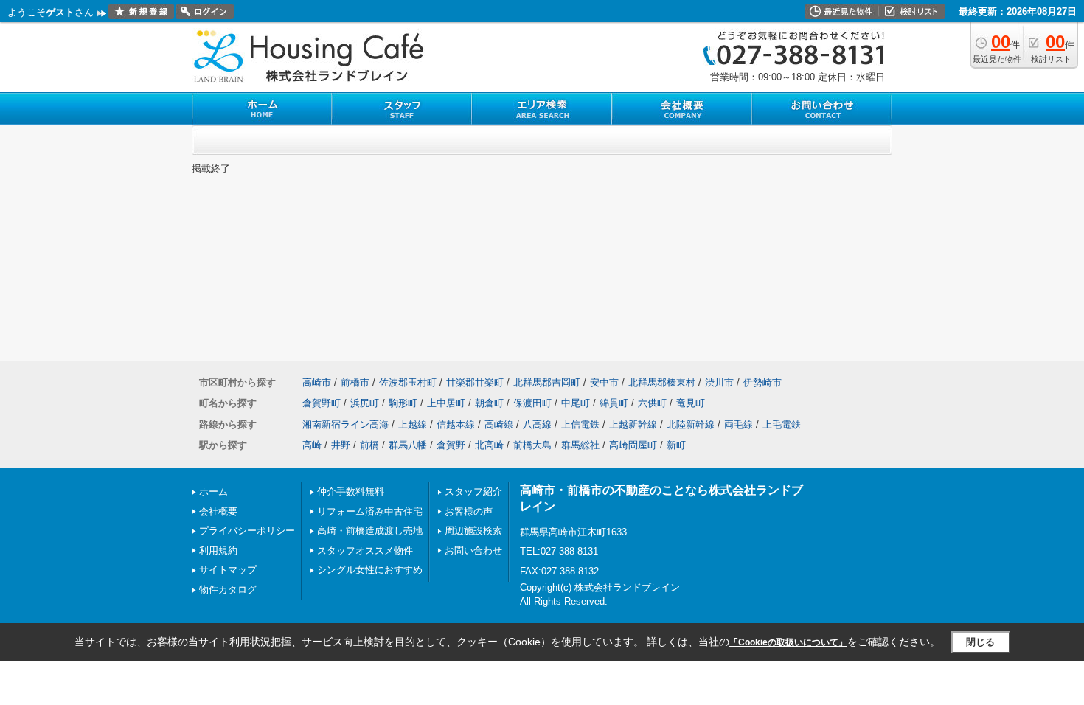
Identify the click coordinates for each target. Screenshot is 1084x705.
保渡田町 (532, 403)
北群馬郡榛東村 (661, 382)
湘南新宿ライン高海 (345, 424)
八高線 (537, 424)
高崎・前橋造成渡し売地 (370, 530)
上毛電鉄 (781, 424)
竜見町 (690, 403)
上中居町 (446, 403)
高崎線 (498, 424)
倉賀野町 (321, 403)
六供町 (652, 403)
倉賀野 (451, 445)
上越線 (412, 424)
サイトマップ (228, 569)
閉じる (980, 641)
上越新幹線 (633, 424)
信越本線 (456, 424)
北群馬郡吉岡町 (546, 382)
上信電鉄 (580, 424)
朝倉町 (489, 403)
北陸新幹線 (691, 424)
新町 (676, 445)
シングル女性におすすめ (370, 569)
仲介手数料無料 (350, 491)
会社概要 (218, 511)
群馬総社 (580, 445)
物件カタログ (228, 589)
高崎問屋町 (633, 445)
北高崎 (489, 445)
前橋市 (355, 382)
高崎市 (316, 382)
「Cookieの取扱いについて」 (788, 642)
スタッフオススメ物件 (365, 550)
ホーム (213, 491)
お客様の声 (469, 511)
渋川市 (719, 382)
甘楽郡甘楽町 (475, 382)
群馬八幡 (408, 445)
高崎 (312, 445)
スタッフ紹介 (473, 491)
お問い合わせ (473, 550)
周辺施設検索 (473, 530)
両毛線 (738, 424)
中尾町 (575, 403)
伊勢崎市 (762, 382)
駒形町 (403, 403)
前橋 (369, 445)
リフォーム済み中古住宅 (370, 511)
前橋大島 (532, 445)
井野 (340, 445)
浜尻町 (364, 403)
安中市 (604, 382)
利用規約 (218, 550)
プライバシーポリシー (247, 530)
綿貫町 (614, 403)
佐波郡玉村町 (408, 382)
